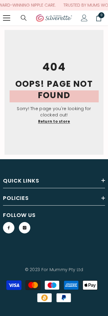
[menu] (6, 18)
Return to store (54, 121)
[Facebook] (8, 227)
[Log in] (84, 18)
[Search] (23, 18)
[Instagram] (24, 227)
